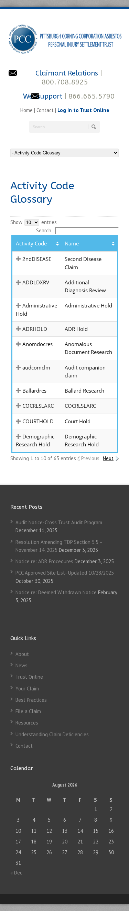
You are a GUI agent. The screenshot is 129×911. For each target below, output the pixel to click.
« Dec (16, 872)
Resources (26, 722)
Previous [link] (90, 458)
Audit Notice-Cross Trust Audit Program (58, 522)
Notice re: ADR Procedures (44, 561)
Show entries (33, 222)
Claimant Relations (67, 73)
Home (27, 110)
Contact (45, 110)
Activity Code (31, 243)
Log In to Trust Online (83, 110)
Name (72, 243)
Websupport (42, 96)
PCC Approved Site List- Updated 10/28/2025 (64, 572)
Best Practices (31, 700)
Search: (44, 230)
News (21, 665)
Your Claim (27, 688)
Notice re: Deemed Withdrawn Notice (56, 592)
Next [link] (108, 458)
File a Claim (28, 711)
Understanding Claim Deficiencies (52, 734)
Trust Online (29, 677)
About (22, 654)
